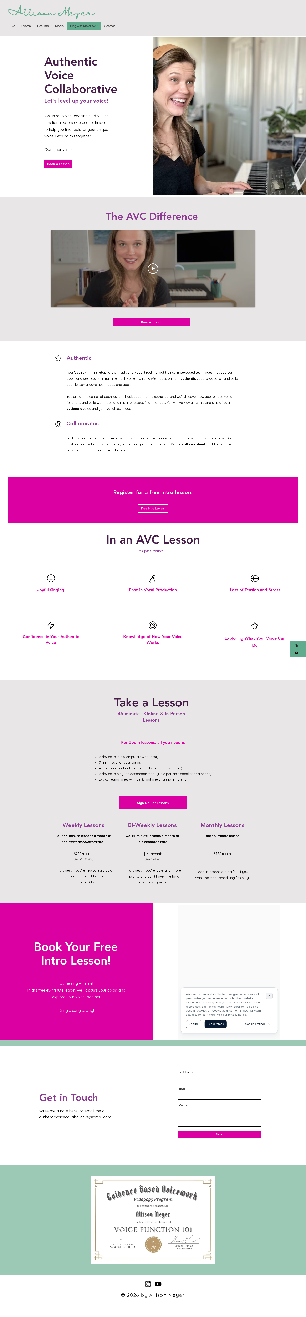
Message (184, 1105)
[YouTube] (296, 652)
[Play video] (153, 268)
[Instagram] (296, 646)
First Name (186, 1071)
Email (182, 1088)
